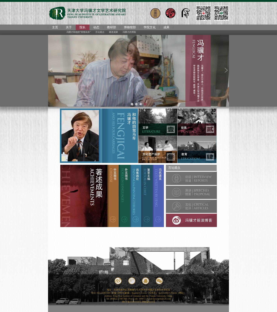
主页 (55, 27)
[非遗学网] (155, 13)
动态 (96, 27)
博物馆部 (130, 27)
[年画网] (170, 13)
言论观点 (99, 32)
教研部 (111, 27)
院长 (83, 27)
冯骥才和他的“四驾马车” (78, 32)
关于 (69, 27)
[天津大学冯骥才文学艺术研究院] (221, 13)
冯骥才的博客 (129, 32)
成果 (166, 27)
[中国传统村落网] (185, 13)
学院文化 (150, 27)
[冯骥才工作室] (203, 13)
